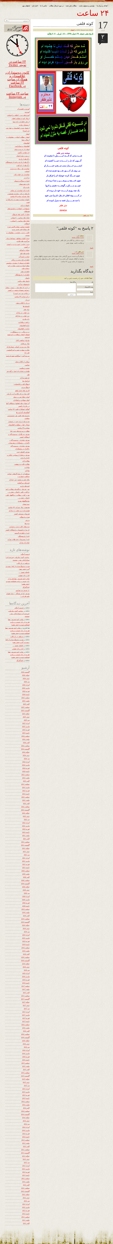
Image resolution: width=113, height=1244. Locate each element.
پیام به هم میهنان (24, 184)
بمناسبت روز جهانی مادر (21, 174)
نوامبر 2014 (25, 1105)
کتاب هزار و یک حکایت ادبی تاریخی (18, 394)
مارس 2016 (25, 1053)
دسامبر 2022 (25, 797)
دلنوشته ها (26, 306)
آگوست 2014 (25, 1114)
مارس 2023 (25, 787)
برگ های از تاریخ (24, 159)
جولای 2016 (25, 1041)
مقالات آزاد (25, 461)
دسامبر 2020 (25, 871)
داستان (27, 278)
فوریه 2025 (25, 730)
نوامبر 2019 (25, 912)
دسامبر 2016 (25, 1024)
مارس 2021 (25, 861)
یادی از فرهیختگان (23, 536)
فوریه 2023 (25, 791)
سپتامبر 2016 (25, 1034)
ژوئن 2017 (26, 1005)
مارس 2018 (25, 976)
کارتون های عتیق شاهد (22, 391)
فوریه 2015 (25, 1095)
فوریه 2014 (25, 1133)
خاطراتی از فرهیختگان (22, 275)
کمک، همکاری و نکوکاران (21, 400)
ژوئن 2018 (26, 967)
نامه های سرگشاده (23, 483)
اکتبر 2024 (26, 742)
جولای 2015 (25, 1079)
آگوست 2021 (25, 845)
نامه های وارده (24, 486)
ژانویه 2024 (25, 771)
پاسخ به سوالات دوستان (21, 181)
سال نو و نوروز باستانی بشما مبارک (18, 347)
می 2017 (26, 1008)
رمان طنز (26, 309)
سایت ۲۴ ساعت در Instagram (17, 95)
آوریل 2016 (25, 1050)
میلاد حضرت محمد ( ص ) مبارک (19, 480)
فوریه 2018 (25, 980)
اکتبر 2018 (26, 954)
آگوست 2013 (25, 1153)
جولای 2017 (25, 1002)
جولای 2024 (25, 752)
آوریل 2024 (25, 762)
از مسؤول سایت (24, 125)
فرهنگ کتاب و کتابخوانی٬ (21, 384)
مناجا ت (26, 467)
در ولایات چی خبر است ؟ (21, 293)
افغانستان (26, 143)
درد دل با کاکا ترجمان (22, 303)
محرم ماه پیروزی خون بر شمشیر (18, 421)
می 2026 (26, 682)
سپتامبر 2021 (25, 842)
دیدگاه (103, 38)
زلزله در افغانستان (23, 329)
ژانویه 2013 (25, 1175)
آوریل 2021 (25, 858)
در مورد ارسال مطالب (56, 6)
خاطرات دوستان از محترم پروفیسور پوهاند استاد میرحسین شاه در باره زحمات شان (17, 265)
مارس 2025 (25, 726)
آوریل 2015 (25, 1089)
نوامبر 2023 (25, 778)
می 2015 (26, 1085)
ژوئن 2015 (26, 1082)
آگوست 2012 (25, 1191)
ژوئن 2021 (26, 851)
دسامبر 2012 (25, 1178)
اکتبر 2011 (26, 1223)
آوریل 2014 (25, 1127)
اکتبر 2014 (26, 1108)
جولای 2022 (25, 813)
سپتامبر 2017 (25, 996)
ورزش (27, 520)
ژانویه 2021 (25, 867)
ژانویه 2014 (25, 1137)
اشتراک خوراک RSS (14, 28)
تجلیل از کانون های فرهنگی (20, 214)
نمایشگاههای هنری (23, 501)
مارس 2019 (25, 938)
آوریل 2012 (25, 1204)
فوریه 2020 (25, 903)
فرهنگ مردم (25, 387)
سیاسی (27, 365)
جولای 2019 (25, 925)
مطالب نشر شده (71, 6)
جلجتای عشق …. (24, 572)
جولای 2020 (25, 887)
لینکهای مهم (26, 6)
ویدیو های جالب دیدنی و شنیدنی (19, 527)
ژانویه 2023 (25, 794)
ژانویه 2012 (25, 1214)
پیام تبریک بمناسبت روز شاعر (19, 190)
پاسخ (91, 248)
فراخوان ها (25, 381)
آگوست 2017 (25, 999)
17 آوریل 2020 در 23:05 (78, 237)
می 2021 (26, 855)
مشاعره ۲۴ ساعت (23, 428)
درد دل (27, 300)
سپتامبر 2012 (25, 1188)
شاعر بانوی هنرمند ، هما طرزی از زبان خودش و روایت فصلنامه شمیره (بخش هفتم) (17, 581)
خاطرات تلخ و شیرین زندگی (20, 260)
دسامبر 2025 (25, 698)
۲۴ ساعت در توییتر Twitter (17, 63)
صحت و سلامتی (24, 368)
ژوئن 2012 (26, 1198)
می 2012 (26, 1201)
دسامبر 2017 (25, 986)
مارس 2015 (25, 1092)
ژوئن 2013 (26, 1159)
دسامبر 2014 (25, 1101)
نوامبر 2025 (25, 701)
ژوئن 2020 (26, 890)
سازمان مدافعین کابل (22, 340)
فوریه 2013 (25, 1172)
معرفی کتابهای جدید (23, 452)
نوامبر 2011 (25, 1220)
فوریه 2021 (25, 864)
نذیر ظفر (86, 215)
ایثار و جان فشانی (23, 575)
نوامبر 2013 (25, 1143)
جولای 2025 (25, 714)
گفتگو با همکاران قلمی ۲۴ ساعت (18, 409)
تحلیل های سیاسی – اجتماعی (20, 218)
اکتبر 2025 (26, 704)
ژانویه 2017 (25, 1021)
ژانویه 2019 (25, 944)
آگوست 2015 (25, 1076)
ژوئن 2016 (26, 1044)
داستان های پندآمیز (23, 281)
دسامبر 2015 (25, 1063)
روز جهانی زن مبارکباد (22, 316)
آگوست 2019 (25, 922)
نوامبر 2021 (25, 835)
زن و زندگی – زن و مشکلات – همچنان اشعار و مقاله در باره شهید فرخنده (18, 334)
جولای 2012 (25, 1194)
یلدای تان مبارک (24, 543)
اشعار (72, 30)
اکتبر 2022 (26, 803)
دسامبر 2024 (25, 736)
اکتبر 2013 (26, 1146)
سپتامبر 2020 (25, 880)
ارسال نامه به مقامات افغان (20, 118)
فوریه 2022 (25, 829)
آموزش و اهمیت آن (23, 109)
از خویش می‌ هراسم (22, 590)
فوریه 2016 (25, 1057)
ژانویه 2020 (25, 906)
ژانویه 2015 (25, 1098)
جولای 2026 (25, 675)
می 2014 (26, 1124)
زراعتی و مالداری (23, 322)
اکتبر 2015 (26, 1069)
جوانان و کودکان (24, 250)
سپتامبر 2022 (25, 807)
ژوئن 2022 (26, 816)
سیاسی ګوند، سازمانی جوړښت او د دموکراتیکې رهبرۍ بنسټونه (18, 613)
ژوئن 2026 (26, 678)
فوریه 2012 (25, 1210)
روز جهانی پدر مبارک (22, 313)
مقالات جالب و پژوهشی (21, 464)
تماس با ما (43, 6)
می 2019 (26, 932)
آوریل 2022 (25, 823)
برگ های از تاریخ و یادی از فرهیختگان (17, 162)
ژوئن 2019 (26, 928)
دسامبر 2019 (25, 909)
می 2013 (26, 1162)
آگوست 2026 (25, 672)
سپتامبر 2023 (25, 784)
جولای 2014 (25, 1117)
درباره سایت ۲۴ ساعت (22, 297)
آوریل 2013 (25, 1166)
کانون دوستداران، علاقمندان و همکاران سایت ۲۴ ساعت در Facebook (17, 79)
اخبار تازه (35, 6)
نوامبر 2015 (25, 1066)
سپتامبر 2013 (25, 1150)
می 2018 (26, 970)
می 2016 (26, 1047)
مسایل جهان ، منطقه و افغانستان (18, 425)
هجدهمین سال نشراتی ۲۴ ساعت (18, 507)
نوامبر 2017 (25, 989)
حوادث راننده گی (24, 257)
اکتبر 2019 (26, 916)
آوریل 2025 (25, 723)
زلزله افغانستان (24, 325)
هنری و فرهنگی (24, 517)
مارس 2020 (25, 899)
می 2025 (26, 720)
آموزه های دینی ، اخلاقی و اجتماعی (18, 115)
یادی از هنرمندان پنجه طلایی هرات (18, 539)
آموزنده (27, 112)
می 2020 (26, 893)
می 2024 (26, 758)
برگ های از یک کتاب (22, 165)
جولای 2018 (25, 964)
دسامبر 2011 (25, 1217)
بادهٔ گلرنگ (26, 587)
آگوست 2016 (25, 1037)
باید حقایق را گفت (23, 153)
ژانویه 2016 (25, 1060)
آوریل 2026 (25, 685)
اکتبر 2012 (26, 1185)
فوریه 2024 (25, 768)
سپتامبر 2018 (25, 957)
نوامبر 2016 (25, 1028)
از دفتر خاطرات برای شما (21, 122)
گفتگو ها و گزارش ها (22, 412)
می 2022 (26, 819)
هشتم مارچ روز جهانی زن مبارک (19, 511)
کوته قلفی (85, 23)
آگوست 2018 (25, 960)
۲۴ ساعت (93, 12)
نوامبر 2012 (25, 1182)
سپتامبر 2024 (25, 746)
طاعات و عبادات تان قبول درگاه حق (18, 371)
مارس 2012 (25, 1207)
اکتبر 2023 (26, 781)
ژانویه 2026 (25, 694)
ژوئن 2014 (26, 1121)
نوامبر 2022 (25, 800)
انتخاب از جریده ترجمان (21, 149)
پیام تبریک (26, 187)
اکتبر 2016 (26, 1031)
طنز (28, 374)
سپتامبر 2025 (25, 707)
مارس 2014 (25, 1130)
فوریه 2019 (25, 941)
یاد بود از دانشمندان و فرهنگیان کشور (17, 530)
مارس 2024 (25, 765)
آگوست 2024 (25, 749)
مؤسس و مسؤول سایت (87, 6)
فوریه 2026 (25, 691)
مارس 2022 (25, 826)
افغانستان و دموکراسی (22, 146)
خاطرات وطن (24, 271)
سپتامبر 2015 (25, 1073)
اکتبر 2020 (26, 877)
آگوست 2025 (25, 710)
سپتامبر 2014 (25, 1111)
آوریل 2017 (25, 1012)
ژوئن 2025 (26, 717)
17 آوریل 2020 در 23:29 (78, 253)
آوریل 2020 (25, 896)
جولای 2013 (25, 1156)
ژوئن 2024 (26, 755)
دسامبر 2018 (25, 948)
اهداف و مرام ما (102, 6)
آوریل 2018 (25, 973)
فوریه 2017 (25, 1018)
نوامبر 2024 (25, 739)
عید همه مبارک (24, 378)
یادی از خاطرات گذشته (22, 533)
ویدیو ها (27, 523)
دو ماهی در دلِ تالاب (23, 563)
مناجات (27, 471)
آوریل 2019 (25, 935)
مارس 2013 (25, 1169)
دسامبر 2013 (25, 1140)
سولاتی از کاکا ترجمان (22, 362)
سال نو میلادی (25, 344)
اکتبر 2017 (26, 992)
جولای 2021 (25, 848)
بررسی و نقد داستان (22, 156)
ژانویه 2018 (25, 983)
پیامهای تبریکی (24, 205)
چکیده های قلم (24, 253)
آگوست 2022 (25, 810)
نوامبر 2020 (25, 874)
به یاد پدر (26, 178)
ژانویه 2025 (25, 733)
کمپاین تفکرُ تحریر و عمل (21, 397)
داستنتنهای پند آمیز (23, 284)
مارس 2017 (25, 1015)
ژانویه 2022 (25, 832)
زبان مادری (25, 319)
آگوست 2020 (25, 883)
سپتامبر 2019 (25, 919)
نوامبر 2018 (25, 951)
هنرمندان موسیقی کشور (21, 514)
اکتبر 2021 (26, 839)
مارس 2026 (25, 688)
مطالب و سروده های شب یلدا (19, 431)
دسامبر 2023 (25, 774)
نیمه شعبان (25, 504)
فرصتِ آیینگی (25, 554)
